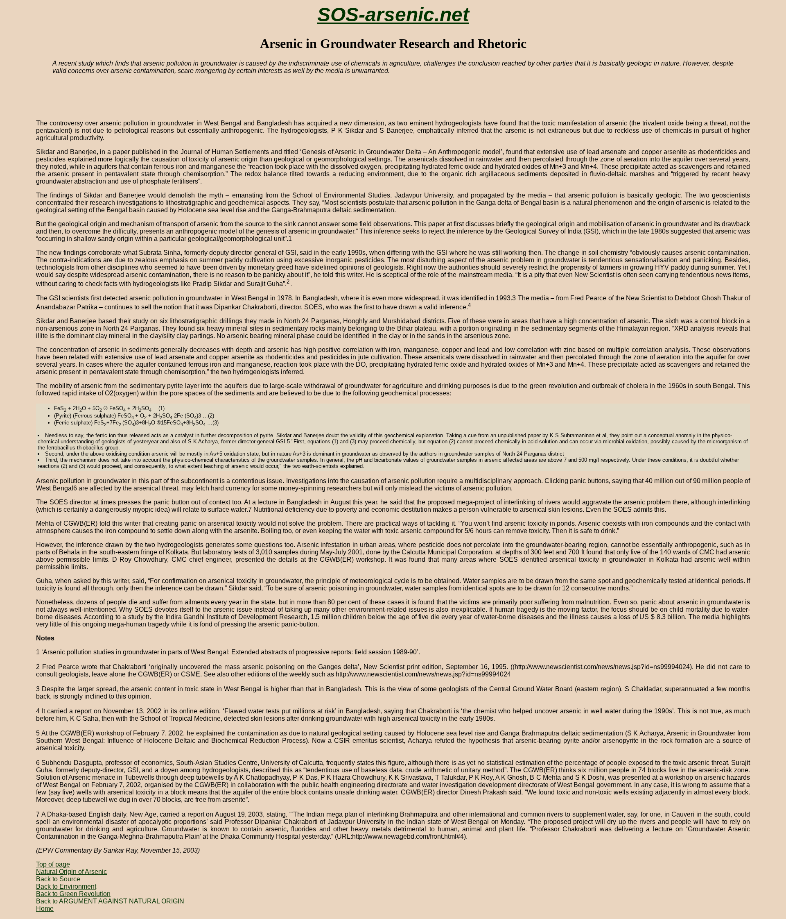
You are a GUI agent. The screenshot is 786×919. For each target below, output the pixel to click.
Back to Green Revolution (73, 893)
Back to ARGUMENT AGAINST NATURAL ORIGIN (110, 901)
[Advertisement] (220, 93)
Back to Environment (66, 886)
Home (45, 908)
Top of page (53, 864)
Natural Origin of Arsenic (71, 871)
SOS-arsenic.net (393, 14)
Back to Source (58, 879)
